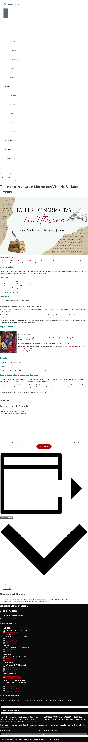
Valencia (12, 122)
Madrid (12, 113)
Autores (12, 41)
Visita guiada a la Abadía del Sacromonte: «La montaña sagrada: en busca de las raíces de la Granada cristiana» (36, 599)
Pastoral (12, 77)
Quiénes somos (11, 140)
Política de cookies (54, 739)
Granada (12, 104)
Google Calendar (8, 582)
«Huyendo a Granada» (69, 346)
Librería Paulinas (78, 379)
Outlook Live (7, 589)
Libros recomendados (16, 59)
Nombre (3, 704)
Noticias (9, 32)
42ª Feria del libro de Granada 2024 (20, 260)
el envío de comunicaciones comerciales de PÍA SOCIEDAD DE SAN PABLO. (30, 731)
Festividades (13, 50)
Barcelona (13, 95)
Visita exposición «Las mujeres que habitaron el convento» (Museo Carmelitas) (26, 601)
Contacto (9, 149)
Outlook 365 (7, 587)
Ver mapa (48, 370)
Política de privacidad (43, 739)
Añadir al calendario (6, 517)
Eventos (9, 86)
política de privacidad (30, 721)
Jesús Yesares (9, 739)
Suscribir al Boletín (44, 446)
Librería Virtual (11, 158)
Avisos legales (33, 739)
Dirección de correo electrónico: (11, 710)
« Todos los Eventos (6, 177)
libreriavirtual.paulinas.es (11, 676)
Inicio (8, 23)
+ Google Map (23, 413)
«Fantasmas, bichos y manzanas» (45, 348)
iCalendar (6, 584)
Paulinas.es (7, 684)
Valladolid (12, 131)
